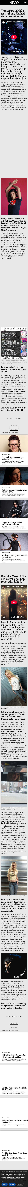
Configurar (20, 1184)
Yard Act (13, 384)
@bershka (21, 707)
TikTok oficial (17, 1008)
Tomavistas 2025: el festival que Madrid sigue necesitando (13, 13)
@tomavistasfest (13, 362)
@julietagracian (5, 708)
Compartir (14, 425)
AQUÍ (2, 1181)
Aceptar (4, 1184)
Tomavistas (12, 97)
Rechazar (12, 1184)
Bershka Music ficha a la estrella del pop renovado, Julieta (13, 578)
